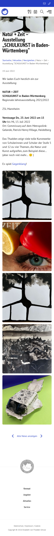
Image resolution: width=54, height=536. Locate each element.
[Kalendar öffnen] (35, 12)
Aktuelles (17, 60)
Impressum (29, 526)
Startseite (6, 60)
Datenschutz (18, 526)
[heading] (27, 488)
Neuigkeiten (28, 60)
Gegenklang (19, 164)
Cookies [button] (37, 526)
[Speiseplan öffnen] (29, 12)
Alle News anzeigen (27, 435)
